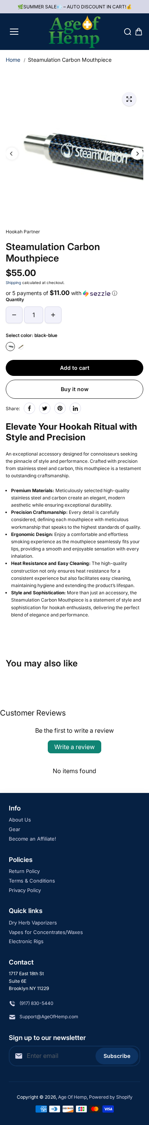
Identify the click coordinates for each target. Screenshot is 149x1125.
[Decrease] (14, 315)
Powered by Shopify (111, 1097)
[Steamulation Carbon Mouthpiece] (129, 99)
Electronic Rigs (26, 941)
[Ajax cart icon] (138, 31)
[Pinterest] (60, 408)
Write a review (74, 747)
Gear (14, 829)
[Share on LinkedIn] (75, 408)
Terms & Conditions (32, 881)
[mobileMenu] (14, 31)
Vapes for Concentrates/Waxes (46, 932)
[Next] (137, 154)
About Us (20, 820)
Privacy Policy (25, 890)
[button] (74, 293)
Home (13, 59)
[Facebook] (29, 408)
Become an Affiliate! (32, 839)
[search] (127, 31)
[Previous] (12, 154)
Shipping (13, 282)
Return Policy (24, 871)
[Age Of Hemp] (74, 31)
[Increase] (53, 315)
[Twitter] (44, 408)
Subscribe (117, 1056)
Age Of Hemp (72, 1097)
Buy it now (75, 389)
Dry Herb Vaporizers (33, 923)
